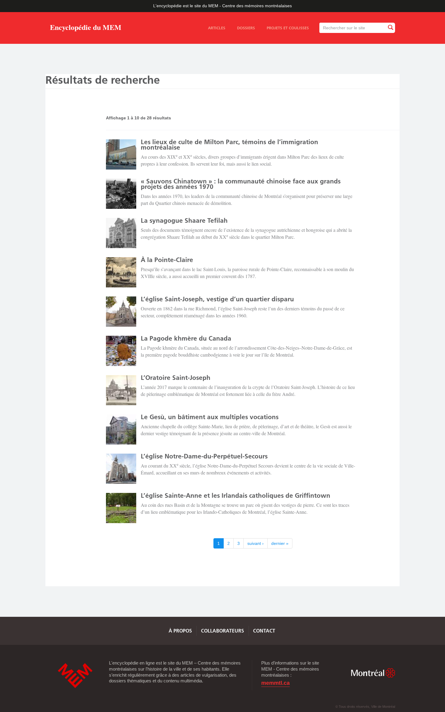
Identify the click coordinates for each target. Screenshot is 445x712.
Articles (216, 27)
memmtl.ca (275, 683)
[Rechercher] (390, 27)
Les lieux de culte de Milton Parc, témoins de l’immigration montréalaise (229, 144)
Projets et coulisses (288, 27)
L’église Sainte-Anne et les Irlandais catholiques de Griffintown (235, 495)
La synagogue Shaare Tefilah (184, 220)
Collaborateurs (222, 631)
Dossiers (246, 27)
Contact (264, 631)
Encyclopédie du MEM (85, 28)
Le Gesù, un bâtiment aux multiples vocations (210, 417)
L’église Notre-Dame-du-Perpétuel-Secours (204, 456)
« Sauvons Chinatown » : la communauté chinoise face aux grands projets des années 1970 (241, 183)
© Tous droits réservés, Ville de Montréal (365, 706)
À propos (180, 631)
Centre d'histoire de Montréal (75, 675)
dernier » (279, 543)
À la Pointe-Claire (167, 260)
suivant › (255, 543)
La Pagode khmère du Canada (186, 338)
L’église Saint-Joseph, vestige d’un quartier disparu (217, 299)
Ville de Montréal (373, 673)
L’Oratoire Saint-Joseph (175, 377)
